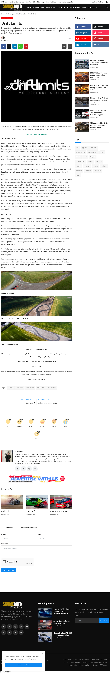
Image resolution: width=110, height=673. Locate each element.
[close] (42, 653)
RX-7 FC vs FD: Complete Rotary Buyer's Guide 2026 (99, 87)
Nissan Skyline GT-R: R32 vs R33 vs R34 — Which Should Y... (99, 100)
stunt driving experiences (32, 149)
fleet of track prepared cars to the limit (39, 143)
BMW (77, 175)
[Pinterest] (3, 632)
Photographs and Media (98, 662)
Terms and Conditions (99, 659)
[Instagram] (15, 626)
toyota (90, 161)
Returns (65, 662)
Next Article (42, 399)
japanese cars (80, 152)
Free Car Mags (51, 2)
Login (93, 2)
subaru (104, 166)
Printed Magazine (39, 357)
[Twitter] (9, 626)
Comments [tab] (9, 527)
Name (3, 535)
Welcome (4, 2)
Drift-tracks (40, 388)
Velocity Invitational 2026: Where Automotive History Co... (99, 62)
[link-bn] (36, 479)
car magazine (80, 161)
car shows (98, 171)
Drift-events (30, 388)
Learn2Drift (30, 403)
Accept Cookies (23, 665)
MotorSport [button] (74, 7)
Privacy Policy (84, 659)
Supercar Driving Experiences (28, 169)
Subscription (75, 662)
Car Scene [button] (85, 7)
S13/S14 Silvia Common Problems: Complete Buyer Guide (98, 75)
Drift (12, 169)
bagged (92, 157)
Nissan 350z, (61, 146)
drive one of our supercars (41, 146)
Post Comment (8, 570)
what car (99, 161)
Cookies (84, 662)
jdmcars (88, 171)
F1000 (7, 169)
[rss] (21, 632)
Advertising (73, 665)
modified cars (92, 152)
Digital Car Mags (38, 2)
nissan (78, 157)
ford (85, 157)
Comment (4, 544)
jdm (77, 148)
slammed (79, 171)
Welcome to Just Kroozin (47, 403)
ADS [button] (94, 7)
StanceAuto (19, 451)
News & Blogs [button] (38, 7)
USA (102, 152)
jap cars (84, 148)
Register (100, 2)
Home (3, 14)
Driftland (5, 511)
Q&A (75, 659)
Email (40, 535)
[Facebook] (3, 626)
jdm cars (93, 148)
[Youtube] (26, 626)
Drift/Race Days (22, 14)
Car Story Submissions (16, 2)
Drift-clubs (20, 388)
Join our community (50, 126)
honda (78, 166)
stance (96, 166)
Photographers (84, 665)
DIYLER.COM (36, 366)
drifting (11, 388)
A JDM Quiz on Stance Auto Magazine (61, 622)
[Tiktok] (21, 626)
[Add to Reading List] (70, 46)
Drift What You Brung (59, 511)
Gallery (95, 665)
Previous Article (29, 399)
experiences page (7, 203)
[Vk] (15, 632)
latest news (18, 126)
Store (29, 7)
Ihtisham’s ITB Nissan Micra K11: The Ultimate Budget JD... (61, 611)
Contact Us (67, 659)
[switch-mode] (107, 2)
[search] (107, 7)
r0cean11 (92, 67)
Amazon (23, 371)
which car (87, 166)
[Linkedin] (9, 632)
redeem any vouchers (30, 206)
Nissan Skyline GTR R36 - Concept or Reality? (62, 634)
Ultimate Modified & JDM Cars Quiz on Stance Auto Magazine (99, 125)
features (29, 126)
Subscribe (103, 620)
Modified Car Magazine (65, 2)
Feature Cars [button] (61, 7)
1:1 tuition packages (62, 156)
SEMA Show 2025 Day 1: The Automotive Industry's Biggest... (99, 112)
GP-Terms (103, 665)
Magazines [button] (50, 7)
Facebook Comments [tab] (28, 528)
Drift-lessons (52, 388)
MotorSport (11, 14)
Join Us (28, 2)
